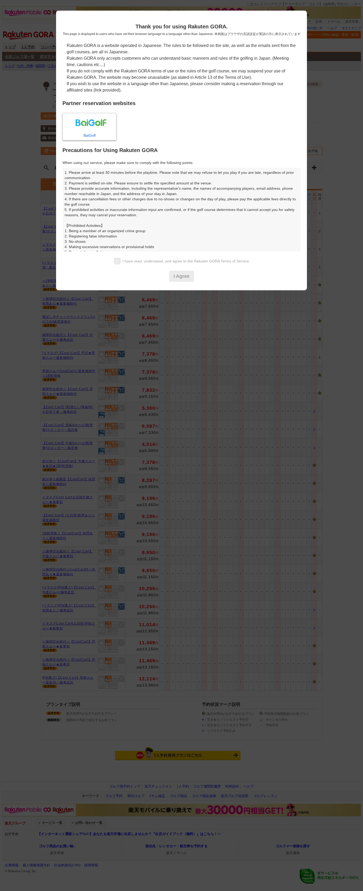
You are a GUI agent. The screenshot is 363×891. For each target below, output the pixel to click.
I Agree (181, 276)
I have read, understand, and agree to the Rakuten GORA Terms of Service (186, 261)
